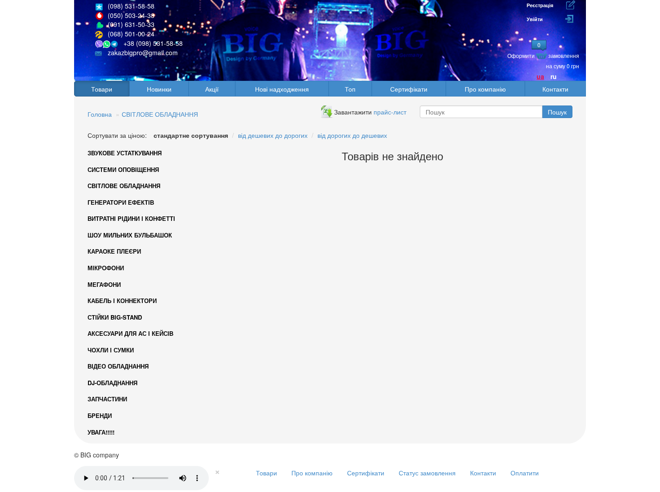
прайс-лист (390, 111)
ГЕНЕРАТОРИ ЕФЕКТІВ (121, 202)
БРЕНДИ (100, 415)
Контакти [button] (555, 88)
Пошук (557, 111)
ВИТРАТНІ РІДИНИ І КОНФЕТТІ (131, 218)
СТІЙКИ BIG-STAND (115, 317)
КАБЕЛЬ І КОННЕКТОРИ (122, 300)
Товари (266, 472)
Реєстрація (540, 5)
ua (540, 76)
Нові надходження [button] (282, 88)
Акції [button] (212, 88)
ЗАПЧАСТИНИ (107, 399)
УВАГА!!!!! (101, 432)
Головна (100, 114)
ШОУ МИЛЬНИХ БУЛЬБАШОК (130, 235)
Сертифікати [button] (408, 88)
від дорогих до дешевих (352, 135)
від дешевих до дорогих (273, 135)
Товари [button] (101, 88)
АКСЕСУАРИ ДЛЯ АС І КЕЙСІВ (130, 333)
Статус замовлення (427, 472)
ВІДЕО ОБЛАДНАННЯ (118, 366)
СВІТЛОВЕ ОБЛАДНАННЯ (160, 114)
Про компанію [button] (485, 88)
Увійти (535, 19)
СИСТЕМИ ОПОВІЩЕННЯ (123, 169)
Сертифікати (365, 472)
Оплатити (524, 472)
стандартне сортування (191, 135)
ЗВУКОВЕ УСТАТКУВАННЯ (125, 153)
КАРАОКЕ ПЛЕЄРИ (114, 251)
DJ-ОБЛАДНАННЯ (112, 382)
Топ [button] (350, 88)
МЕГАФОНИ (104, 284)
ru (553, 76)
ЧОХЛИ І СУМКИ (111, 350)
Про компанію (312, 472)
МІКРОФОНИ (106, 268)
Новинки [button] (159, 88)
